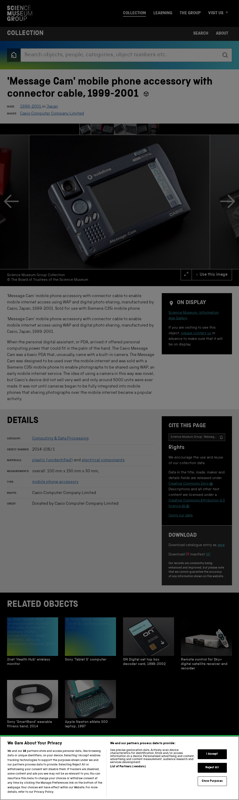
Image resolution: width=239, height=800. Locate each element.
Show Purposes (212, 781)
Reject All (212, 767)
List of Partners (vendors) (128, 766)
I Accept (212, 754)
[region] (119, 768)
